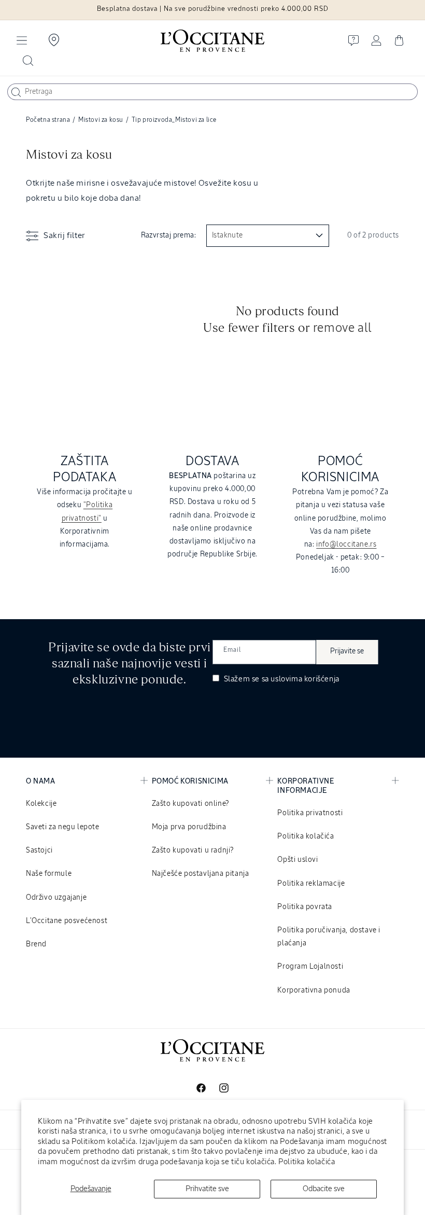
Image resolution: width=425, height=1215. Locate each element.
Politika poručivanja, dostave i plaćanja (328, 937)
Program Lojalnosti (310, 966)
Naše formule (49, 873)
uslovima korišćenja (305, 679)
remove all (342, 328)
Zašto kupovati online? (190, 803)
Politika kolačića (306, 1162)
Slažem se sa (280, 679)
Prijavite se (347, 651)
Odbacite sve (324, 1189)
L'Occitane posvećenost (66, 921)
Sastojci (39, 850)
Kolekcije (41, 803)
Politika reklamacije (311, 883)
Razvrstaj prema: (168, 235)
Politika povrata (304, 907)
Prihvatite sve (207, 1189)
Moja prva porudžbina (189, 827)
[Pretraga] (16, 92)
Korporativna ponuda (313, 990)
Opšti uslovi (297, 859)
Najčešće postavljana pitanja (200, 873)
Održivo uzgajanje (56, 897)
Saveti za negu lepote (63, 827)
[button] (21, 40)
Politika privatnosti (310, 813)
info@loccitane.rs (346, 544)
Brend (36, 944)
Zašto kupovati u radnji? (193, 850)
